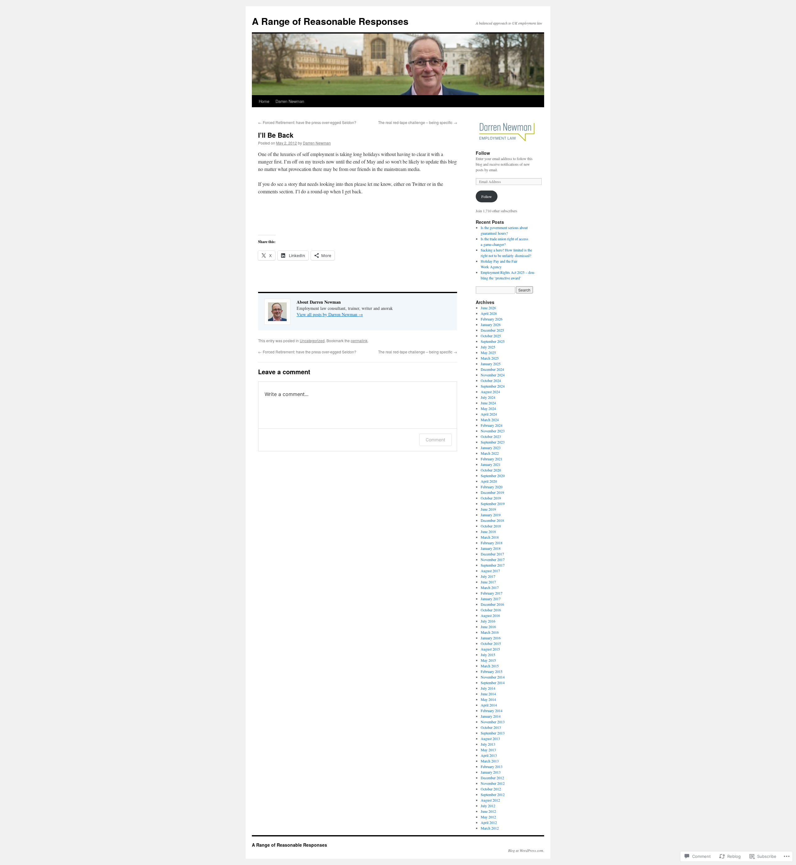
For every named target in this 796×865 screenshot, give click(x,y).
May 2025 (488, 352)
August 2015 (490, 648)
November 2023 (493, 430)
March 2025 (490, 358)
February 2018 (491, 542)
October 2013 (491, 727)
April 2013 (489, 755)
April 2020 (489, 481)
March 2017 (490, 587)
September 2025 (493, 341)
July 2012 (488, 805)
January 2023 (491, 447)
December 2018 (492, 520)
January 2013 (491, 772)
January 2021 (491, 464)
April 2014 (489, 704)
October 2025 (491, 335)
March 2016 (490, 632)
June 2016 (488, 626)
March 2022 (490, 453)
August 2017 (490, 570)
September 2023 (493, 441)
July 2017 (488, 576)
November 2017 (493, 559)
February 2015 (491, 671)
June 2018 (488, 531)
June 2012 (488, 811)
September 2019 (493, 503)
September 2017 (493, 565)
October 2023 (491, 436)
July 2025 (488, 346)
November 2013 (493, 721)
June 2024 (488, 402)
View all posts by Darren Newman (330, 314)
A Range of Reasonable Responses (330, 21)
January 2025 (491, 363)
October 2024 (491, 380)
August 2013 (490, 738)
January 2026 (491, 324)
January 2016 (491, 637)
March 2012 (490, 828)
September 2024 (493, 386)
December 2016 (492, 604)
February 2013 (491, 766)
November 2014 (493, 676)
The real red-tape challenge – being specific (417, 122)
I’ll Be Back (276, 135)
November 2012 (493, 783)
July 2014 (488, 688)
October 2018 (491, 525)
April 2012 (489, 822)
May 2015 (488, 660)
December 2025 (492, 330)
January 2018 (491, 548)
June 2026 (488, 307)
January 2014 (491, 716)
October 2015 (491, 643)
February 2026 (491, 318)
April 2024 (489, 414)
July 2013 (488, 744)
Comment (435, 439)
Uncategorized (312, 340)
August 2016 (490, 615)
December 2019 (492, 492)
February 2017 (491, 593)
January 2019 (491, 514)
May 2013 (488, 749)
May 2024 (488, 408)
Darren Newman (289, 101)
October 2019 (491, 497)
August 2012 (490, 800)
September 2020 (493, 475)
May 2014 (488, 699)
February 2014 (491, 710)
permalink (359, 340)
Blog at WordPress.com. (526, 850)
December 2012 (492, 777)
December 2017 (492, 553)
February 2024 (491, 425)
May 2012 (488, 816)
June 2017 (488, 581)
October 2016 (491, 609)
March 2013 (490, 760)
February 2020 (491, 486)
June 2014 (488, 693)
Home (264, 101)
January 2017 (491, 598)
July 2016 (488, 621)
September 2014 (493, 682)
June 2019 (488, 509)
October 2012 (491, 788)
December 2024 (492, 369)
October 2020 (491, 469)
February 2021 (491, 458)
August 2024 (490, 391)
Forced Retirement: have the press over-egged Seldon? (307, 122)
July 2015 (488, 654)
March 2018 (490, 537)
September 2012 (493, 794)
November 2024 (493, 374)
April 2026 (489, 313)
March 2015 (490, 665)
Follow (483, 153)
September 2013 (493, 732)
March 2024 (490, 419)
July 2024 (488, 397)
